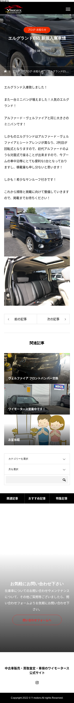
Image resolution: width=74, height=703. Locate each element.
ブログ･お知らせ (37, 29)
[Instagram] (37, 682)
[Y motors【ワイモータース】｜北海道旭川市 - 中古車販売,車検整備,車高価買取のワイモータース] (13, 9)
